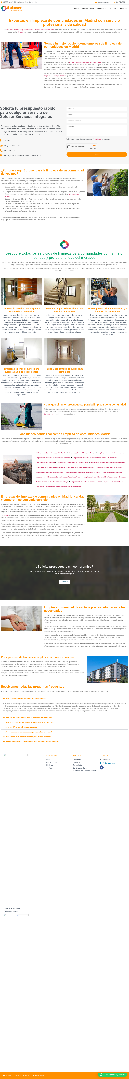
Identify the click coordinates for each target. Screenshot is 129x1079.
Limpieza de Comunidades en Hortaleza (108, 467)
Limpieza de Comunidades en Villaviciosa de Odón (63, 486)
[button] (64, 698)
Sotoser (20, 32)
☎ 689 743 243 (105, 759)
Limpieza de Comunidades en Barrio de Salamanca (53, 458)
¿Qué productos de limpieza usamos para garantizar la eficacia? (29, 732)
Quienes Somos (88, 8)
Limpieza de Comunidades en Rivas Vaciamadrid (100, 477)
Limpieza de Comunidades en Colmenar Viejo (72, 462)
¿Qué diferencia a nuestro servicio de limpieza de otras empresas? (30, 722)
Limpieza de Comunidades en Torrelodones (86, 482)
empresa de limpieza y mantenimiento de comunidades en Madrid (30, 30)
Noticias (113, 8)
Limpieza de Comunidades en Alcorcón (82, 453)
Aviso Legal (97, 139)
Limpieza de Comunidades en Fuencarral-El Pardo (108, 462)
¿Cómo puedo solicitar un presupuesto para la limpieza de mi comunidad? (32, 741)
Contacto (122, 8)
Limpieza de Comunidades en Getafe (80, 467)
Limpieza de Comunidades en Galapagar (51, 467)
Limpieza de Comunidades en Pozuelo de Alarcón (64, 477)
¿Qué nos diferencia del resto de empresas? (21, 727)
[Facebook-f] (102, 767)
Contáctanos (48, 414)
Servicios (100, 8)
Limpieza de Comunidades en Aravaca (111, 453)
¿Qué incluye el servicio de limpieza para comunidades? (26, 698)
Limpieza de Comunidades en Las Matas (49, 472)
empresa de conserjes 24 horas (55, 76)
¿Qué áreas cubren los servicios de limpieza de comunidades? (28, 737)
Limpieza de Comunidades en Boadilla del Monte (89, 458)
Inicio (76, 8)
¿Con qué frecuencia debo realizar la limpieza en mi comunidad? (29, 717)
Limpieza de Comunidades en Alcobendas (51, 453)
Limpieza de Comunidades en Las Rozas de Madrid (83, 472)
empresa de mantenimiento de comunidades (85, 62)
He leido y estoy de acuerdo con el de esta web (89, 139)
